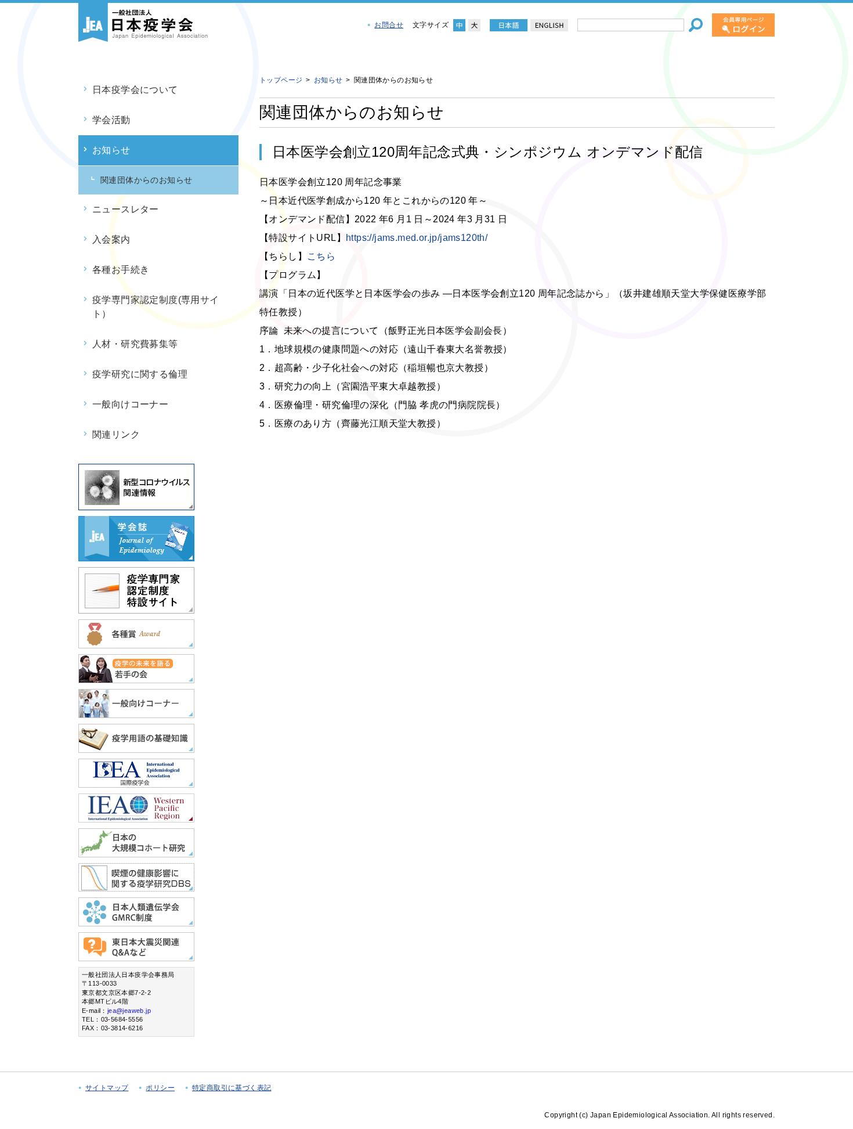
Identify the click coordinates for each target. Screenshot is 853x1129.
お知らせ (111, 150)
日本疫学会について (135, 90)
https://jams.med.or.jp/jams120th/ (416, 238)
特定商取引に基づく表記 (231, 1088)
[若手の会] (136, 678)
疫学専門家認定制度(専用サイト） (155, 307)
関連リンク (116, 434)
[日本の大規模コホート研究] (136, 852)
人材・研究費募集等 (135, 344)
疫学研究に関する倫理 (139, 374)
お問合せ (388, 25)
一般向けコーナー (130, 404)
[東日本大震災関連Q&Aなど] (136, 956)
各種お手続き (120, 270)
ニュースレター (125, 209)
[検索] (696, 25)
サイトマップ (106, 1088)
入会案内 (111, 239)
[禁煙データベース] (136, 887)
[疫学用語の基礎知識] (136, 748)
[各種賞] (136, 643)
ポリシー (160, 1088)
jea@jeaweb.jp (129, 1010)
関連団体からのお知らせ (146, 180)
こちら (321, 256)
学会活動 (111, 120)
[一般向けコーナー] (136, 713)
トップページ (280, 80)
